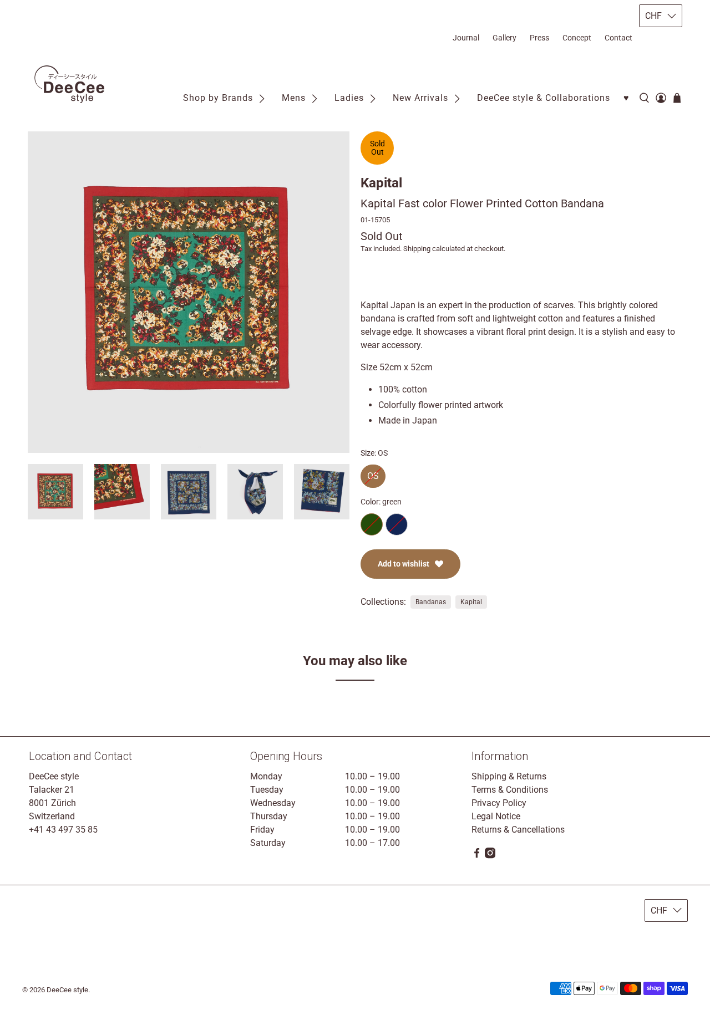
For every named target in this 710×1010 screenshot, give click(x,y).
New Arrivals (420, 98)
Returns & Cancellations (518, 829)
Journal (466, 37)
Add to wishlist (403, 563)
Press (539, 37)
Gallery (504, 37)
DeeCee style (67, 990)
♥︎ (626, 98)
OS (373, 473)
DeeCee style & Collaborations (543, 98)
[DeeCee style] (69, 84)
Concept (576, 37)
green (372, 524)
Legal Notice (495, 816)
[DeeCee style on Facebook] (476, 855)
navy (397, 524)
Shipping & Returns (508, 776)
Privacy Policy (498, 803)
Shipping (416, 248)
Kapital (381, 183)
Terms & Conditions (509, 789)
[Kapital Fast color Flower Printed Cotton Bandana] (188, 292)
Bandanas (430, 602)
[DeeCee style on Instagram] (490, 855)
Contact (618, 37)
